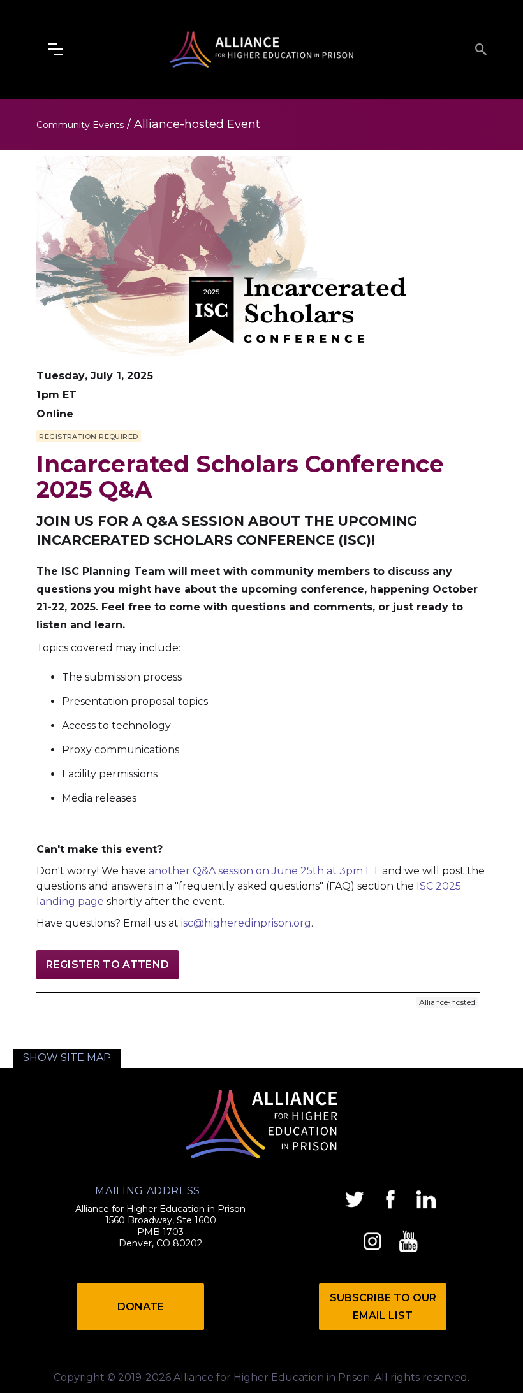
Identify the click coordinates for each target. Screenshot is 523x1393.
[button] (55, 49)
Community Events (80, 125)
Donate (140, 1307)
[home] (261, 49)
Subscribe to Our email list (383, 1307)
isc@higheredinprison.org (246, 923)
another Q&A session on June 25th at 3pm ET (265, 871)
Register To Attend (107, 964)
